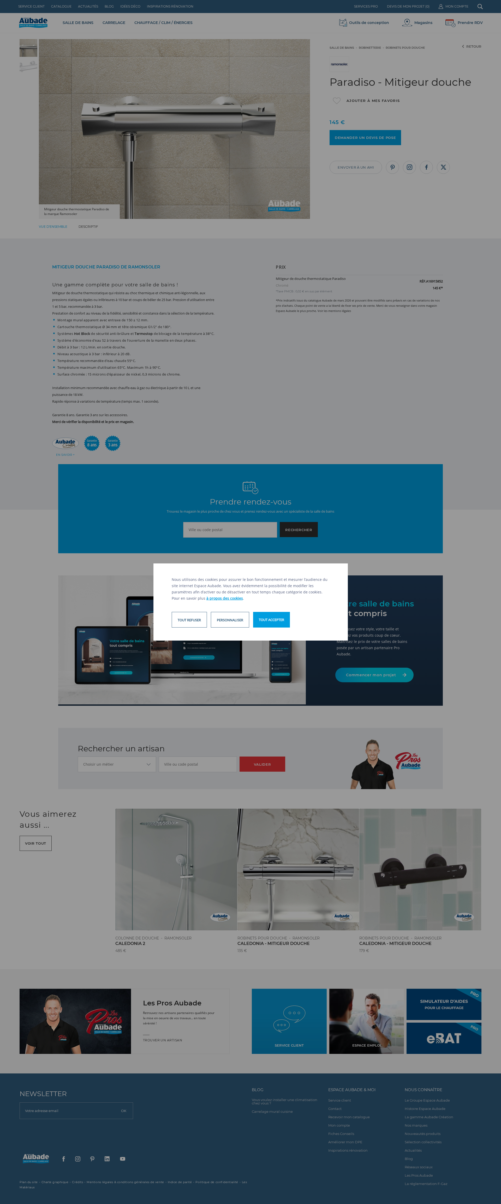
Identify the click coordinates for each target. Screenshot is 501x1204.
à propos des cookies (224, 598)
